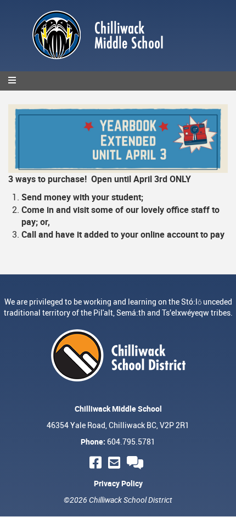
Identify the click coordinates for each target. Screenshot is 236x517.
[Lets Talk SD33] (137, 462)
